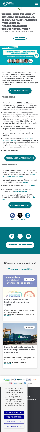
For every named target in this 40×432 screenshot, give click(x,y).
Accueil (4, 32)
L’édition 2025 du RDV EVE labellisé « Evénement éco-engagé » (16, 302)
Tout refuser (14, 417)
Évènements (12, 32)
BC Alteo (31, 186)
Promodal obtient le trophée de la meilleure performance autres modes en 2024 (19, 350)
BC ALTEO (28, 139)
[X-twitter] (11, 236)
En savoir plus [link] (14, 426)
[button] (12, 215)
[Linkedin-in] (20, 236)
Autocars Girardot (9, 141)
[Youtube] (28, 236)
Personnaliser (14, 422)
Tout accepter (14, 412)
